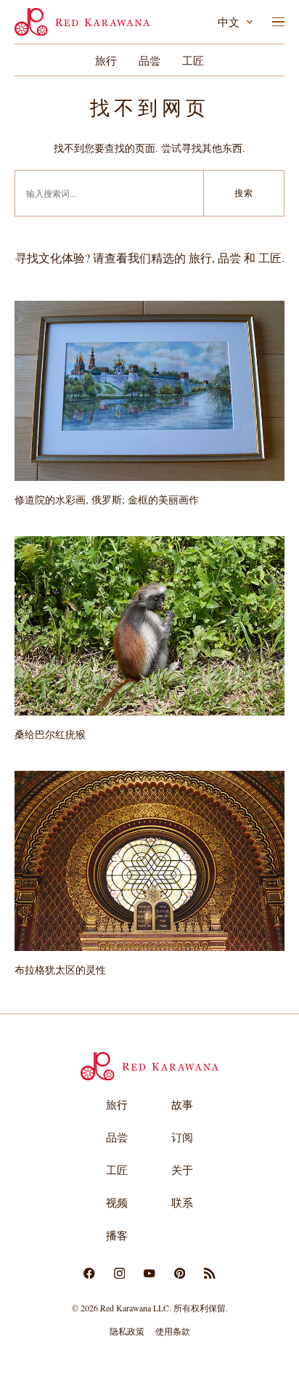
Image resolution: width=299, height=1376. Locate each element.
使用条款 (172, 1331)
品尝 (149, 60)
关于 (182, 1169)
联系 (182, 1202)
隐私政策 (127, 1331)
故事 (182, 1104)
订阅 (182, 1137)
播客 (117, 1235)
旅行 (106, 60)
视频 (117, 1202)
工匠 (193, 60)
